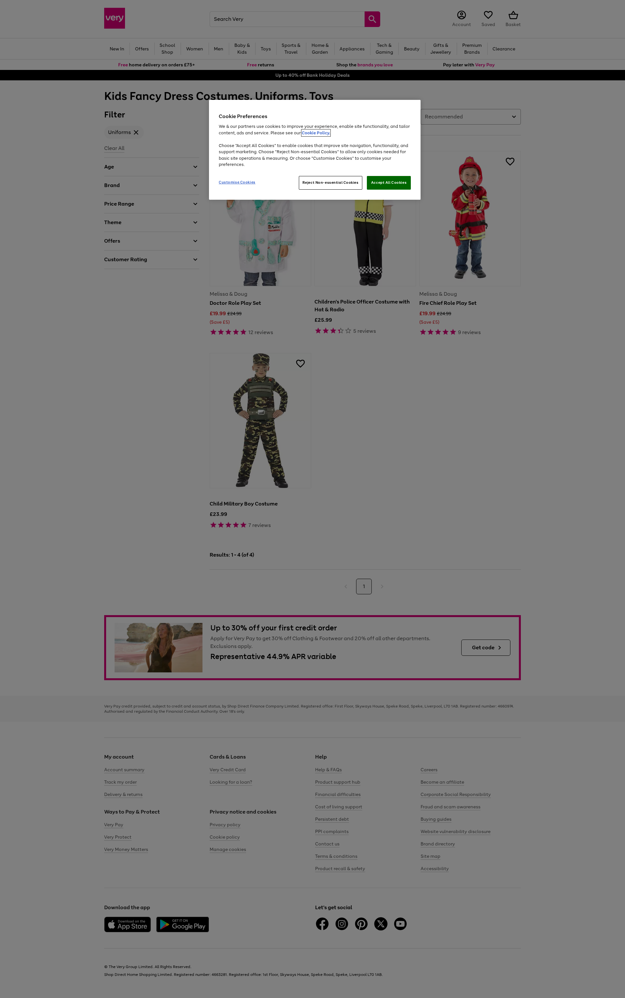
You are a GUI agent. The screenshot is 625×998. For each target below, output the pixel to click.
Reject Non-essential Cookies (330, 182)
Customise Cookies (237, 182)
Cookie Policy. (316, 133)
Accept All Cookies (389, 182)
